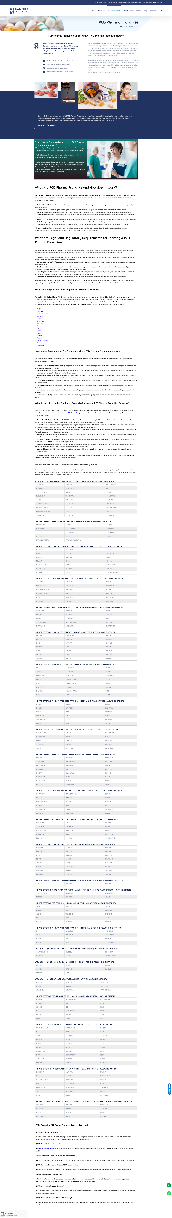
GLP (56, 299)
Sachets (39, 336)
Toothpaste (40, 345)
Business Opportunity (113, 11)
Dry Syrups (40, 321)
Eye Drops (40, 323)
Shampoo (40, 343)
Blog (145, 11)
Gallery (138, 11)
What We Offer (128, 11)
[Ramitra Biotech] (19, 11)
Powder (39, 338)
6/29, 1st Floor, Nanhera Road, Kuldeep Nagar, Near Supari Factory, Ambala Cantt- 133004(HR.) (139, 2)
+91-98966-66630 (101, 2)
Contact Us (153, 11)
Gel (38, 328)
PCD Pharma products (45, 1148)
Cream (39, 331)
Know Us (101, 11)
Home (93, 11)
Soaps (39, 333)
